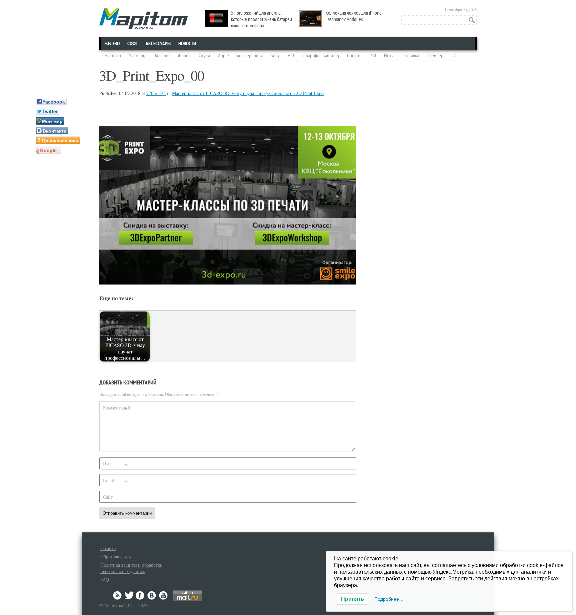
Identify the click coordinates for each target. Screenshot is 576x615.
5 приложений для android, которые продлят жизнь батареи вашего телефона (261, 19)
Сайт (108, 497)
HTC (291, 56)
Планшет (161, 56)
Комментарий (116, 409)
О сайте (108, 548)
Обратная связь (115, 556)
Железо (112, 44)
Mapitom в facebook (141, 595)
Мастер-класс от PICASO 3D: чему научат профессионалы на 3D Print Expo (248, 93)
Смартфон (111, 56)
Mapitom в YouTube (163, 595)
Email (115, 481)
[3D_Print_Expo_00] (227, 282)
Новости (187, 44)
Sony (275, 56)
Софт (132, 44)
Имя (115, 465)
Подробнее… (389, 599)
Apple (223, 56)
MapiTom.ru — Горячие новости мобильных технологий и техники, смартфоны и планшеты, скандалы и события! (143, 18)
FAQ (104, 579)
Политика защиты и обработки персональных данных (131, 568)
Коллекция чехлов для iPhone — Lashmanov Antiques (355, 16)
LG (453, 56)
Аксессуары (158, 44)
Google (353, 56)
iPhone (184, 56)
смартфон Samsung (321, 56)
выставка (410, 56)
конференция (250, 56)
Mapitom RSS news (118, 595)
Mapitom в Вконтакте (152, 595)
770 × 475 (156, 93)
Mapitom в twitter (129, 595)
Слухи (204, 56)
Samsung (137, 56)
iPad (372, 56)
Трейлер (435, 56)
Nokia (389, 56)
